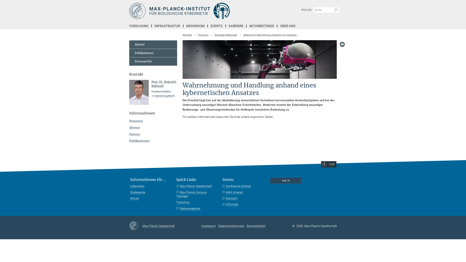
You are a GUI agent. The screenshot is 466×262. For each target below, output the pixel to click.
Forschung (139, 26)
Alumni (140, 44)
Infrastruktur (167, 26)
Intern (228, 180)
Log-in (286, 180)
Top (332, 164)
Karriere (236, 26)
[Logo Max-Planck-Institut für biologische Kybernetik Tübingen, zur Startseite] (197, 11)
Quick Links (186, 180)
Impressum (209, 226)
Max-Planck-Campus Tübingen (191, 194)
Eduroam (232, 198)
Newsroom (195, 26)
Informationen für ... (148, 180)
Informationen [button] (142, 113)
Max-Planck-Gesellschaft (196, 186)
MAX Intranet (234, 192)
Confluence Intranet (238, 186)
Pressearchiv (143, 61)
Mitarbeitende (261, 26)
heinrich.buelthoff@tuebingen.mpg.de (176, 95)
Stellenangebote (190, 208)
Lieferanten (137, 186)
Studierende (137, 192)
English (306, 9)
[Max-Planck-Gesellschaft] (136, 226)
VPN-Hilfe (232, 204)
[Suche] (335, 10)
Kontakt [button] (136, 74)
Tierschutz (183, 202)
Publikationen (144, 53)
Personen (136, 121)
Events (217, 26)
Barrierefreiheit (256, 226)
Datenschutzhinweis (231, 226)
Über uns (287, 26)
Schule (134, 198)
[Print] (342, 44)
